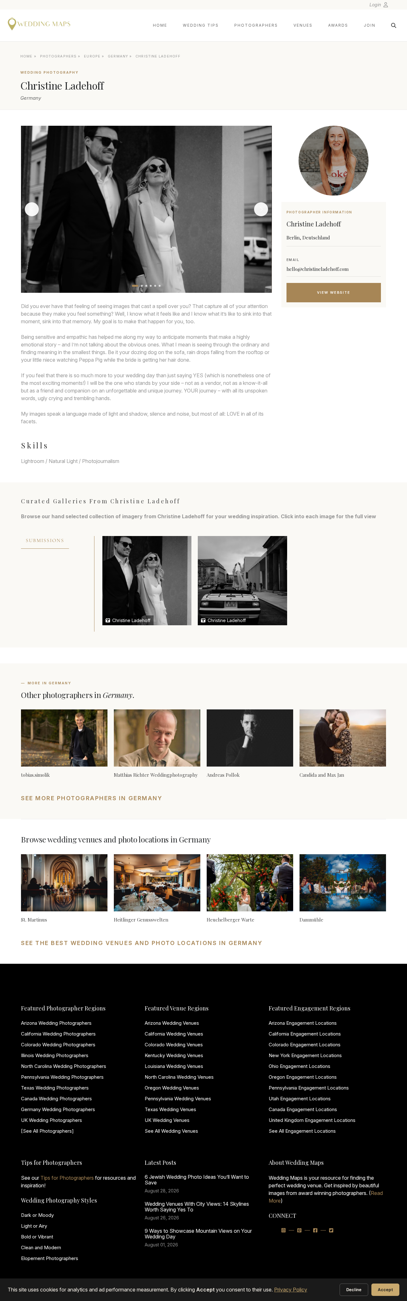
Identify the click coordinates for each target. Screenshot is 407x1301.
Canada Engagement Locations (303, 1109)
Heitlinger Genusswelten (141, 919)
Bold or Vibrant (37, 1237)
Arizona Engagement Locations (303, 1023)
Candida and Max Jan (322, 775)
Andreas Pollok (223, 775)
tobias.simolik (35, 775)
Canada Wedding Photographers (56, 1099)
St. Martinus (34, 919)
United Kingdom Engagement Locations (312, 1120)
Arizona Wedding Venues (172, 1023)
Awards (338, 25)
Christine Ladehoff (130, 620)
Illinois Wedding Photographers (54, 1055)
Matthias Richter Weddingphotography (156, 775)
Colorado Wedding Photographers (58, 1045)
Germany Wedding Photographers (58, 1109)
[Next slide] (261, 209)
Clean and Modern (41, 1247)
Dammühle (311, 919)
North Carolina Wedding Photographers (63, 1066)
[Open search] (394, 25)
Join (370, 25)
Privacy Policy (290, 1289)
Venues (303, 25)
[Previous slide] (32, 209)
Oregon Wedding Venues (172, 1088)
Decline (354, 1289)
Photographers (256, 25)
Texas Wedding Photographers (55, 1088)
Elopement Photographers (49, 1258)
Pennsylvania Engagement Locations (309, 1088)
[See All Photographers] (47, 1131)
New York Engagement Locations (305, 1055)
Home (160, 25)
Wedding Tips (201, 25)
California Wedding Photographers (58, 1034)
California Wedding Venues (174, 1034)
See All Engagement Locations (302, 1131)
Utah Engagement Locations (300, 1099)
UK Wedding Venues (167, 1120)
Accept (385, 1289)
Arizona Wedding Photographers (56, 1023)
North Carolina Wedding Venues (179, 1077)
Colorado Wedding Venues (174, 1045)
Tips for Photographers (67, 1178)
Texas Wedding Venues (170, 1109)
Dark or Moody (37, 1215)
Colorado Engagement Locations (305, 1045)
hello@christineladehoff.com (317, 269)
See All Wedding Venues (171, 1131)
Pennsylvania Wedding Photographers (62, 1077)
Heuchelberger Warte (230, 919)
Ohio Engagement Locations (299, 1066)
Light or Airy (34, 1226)
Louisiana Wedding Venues (174, 1066)
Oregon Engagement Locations (303, 1077)
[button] (135, 286)
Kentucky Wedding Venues (174, 1055)
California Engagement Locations (305, 1034)
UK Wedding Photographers (51, 1120)
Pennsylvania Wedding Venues (178, 1099)
